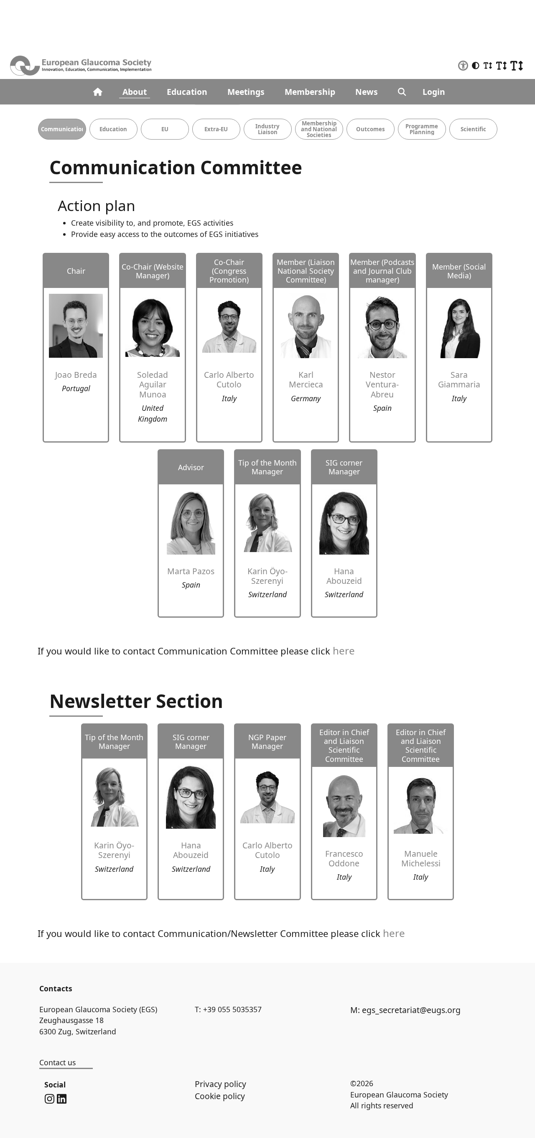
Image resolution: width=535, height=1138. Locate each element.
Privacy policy (220, 1084)
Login (434, 91)
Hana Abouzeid (344, 575)
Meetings (246, 91)
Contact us (57, 1062)
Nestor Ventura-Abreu (382, 384)
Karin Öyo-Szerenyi (267, 575)
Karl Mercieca (306, 379)
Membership (310, 91)
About (134, 91)
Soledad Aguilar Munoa (152, 384)
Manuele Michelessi (421, 858)
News (366, 91)
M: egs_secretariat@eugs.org (405, 1010)
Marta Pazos (190, 571)
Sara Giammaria (459, 379)
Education (187, 91)
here (344, 650)
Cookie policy (220, 1096)
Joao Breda (76, 374)
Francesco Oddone (344, 858)
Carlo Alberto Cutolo (229, 379)
